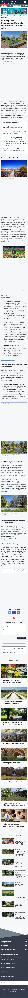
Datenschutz (4, 973)
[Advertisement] (14, 82)
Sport (10, 5)
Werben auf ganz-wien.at (7, 976)
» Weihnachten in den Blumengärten (11, 544)
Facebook (14, 612)
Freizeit (4, 5)
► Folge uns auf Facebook (8, 963)
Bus (11, 137)
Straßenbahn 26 (10, 143)
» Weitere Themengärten (8, 360)
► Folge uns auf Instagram (8, 967)
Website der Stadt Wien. (19, 150)
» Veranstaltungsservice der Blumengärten (14, 570)
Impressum (4, 971)
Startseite (3, 15)
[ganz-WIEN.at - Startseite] (14, 2)
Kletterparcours (5, 486)
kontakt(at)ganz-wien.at (7, 959)
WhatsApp (18, 612)
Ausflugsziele (17, 5)
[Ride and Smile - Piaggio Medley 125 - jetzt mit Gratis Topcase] (14, 11)
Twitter (9, 612)
